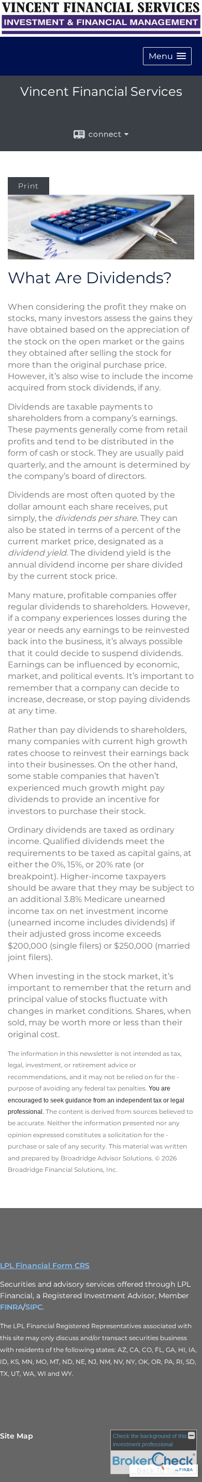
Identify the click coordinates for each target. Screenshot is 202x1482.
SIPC (33, 1307)
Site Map (16, 1436)
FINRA (11, 1307)
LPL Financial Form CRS (45, 1265)
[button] (167, 56)
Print (28, 186)
